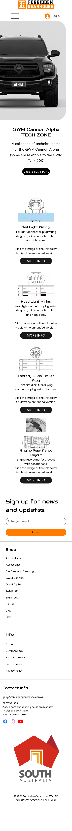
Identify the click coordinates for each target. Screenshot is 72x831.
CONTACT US (14, 650)
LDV (8, 617)
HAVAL (10, 604)
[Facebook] (5, 721)
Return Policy (14, 664)
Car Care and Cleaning (20, 571)
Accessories (13, 564)
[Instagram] (13, 721)
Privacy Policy (14, 670)
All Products (13, 558)
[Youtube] (20, 721)
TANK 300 (12, 591)
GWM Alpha (13, 584)
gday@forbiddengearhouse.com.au (23, 697)
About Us (12, 644)
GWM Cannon (15, 577)
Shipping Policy (15, 657)
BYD (8, 610)
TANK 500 (12, 597)
